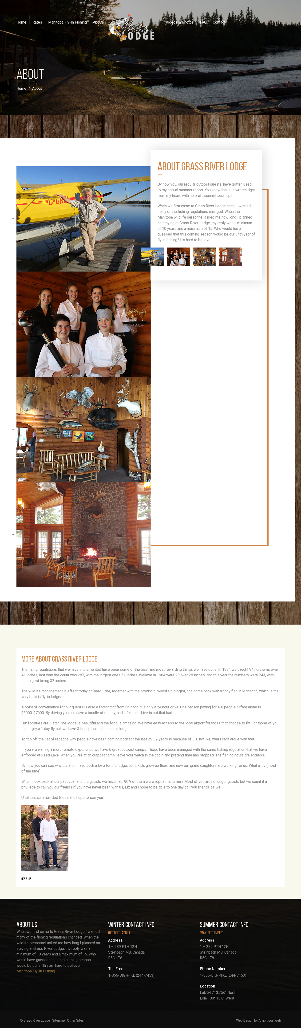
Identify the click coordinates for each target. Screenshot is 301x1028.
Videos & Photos (180, 22)
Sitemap (58, 1020)
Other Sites (75, 1020)
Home (21, 22)
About (98, 22)
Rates (37, 22)
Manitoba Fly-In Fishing (35, 971)
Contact (219, 22)
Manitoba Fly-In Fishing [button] (67, 22)
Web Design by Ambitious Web (258, 1020)
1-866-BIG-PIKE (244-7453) (131, 975)
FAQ (203, 22)
